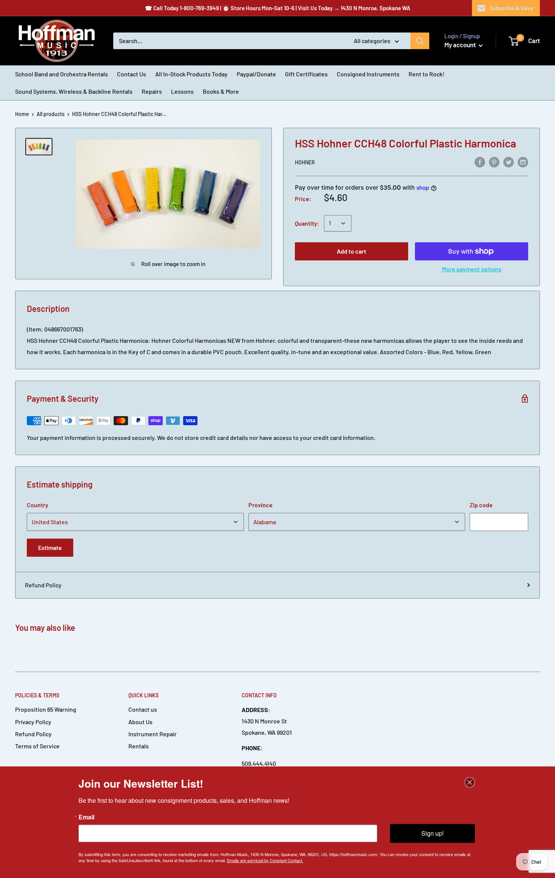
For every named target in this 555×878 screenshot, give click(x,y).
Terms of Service (37, 745)
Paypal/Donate (256, 73)
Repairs (152, 91)
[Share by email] (523, 161)
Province (260, 504)
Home (22, 114)
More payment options (471, 269)
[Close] (469, 782)
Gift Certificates (306, 73)
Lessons (182, 91)
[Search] (419, 41)
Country (37, 504)
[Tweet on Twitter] (508, 161)
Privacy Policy (33, 721)
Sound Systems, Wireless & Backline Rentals (74, 91)
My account (460, 44)
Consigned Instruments (368, 73)
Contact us (142, 709)
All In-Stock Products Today (191, 73)
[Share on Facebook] (480, 161)
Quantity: (307, 223)
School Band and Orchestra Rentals (61, 73)
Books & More (221, 91)
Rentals (138, 745)
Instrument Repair (152, 733)
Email (86, 817)
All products (51, 114)
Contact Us (131, 73)
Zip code (481, 504)
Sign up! (432, 833)
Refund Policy (43, 584)
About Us (140, 721)
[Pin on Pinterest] (494, 161)
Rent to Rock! (426, 73)
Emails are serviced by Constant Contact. (265, 860)
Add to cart (351, 251)
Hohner (305, 162)
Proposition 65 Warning (45, 709)
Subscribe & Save (511, 8)
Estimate (50, 547)
